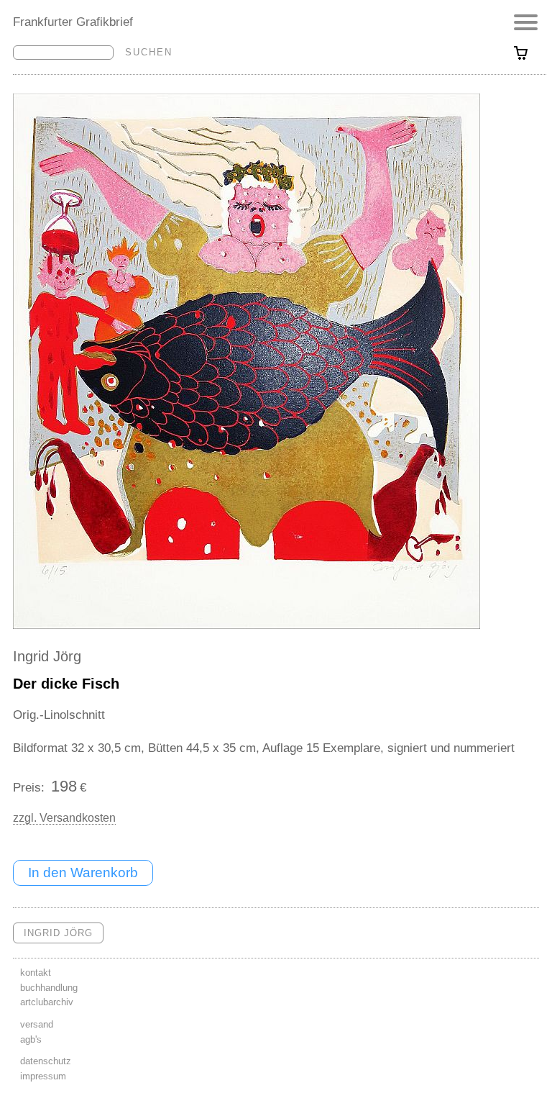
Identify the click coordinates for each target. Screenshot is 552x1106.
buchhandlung (49, 987)
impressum (43, 1076)
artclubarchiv (46, 1002)
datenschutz (45, 1061)
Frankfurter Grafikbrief (73, 21)
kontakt (35, 972)
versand (36, 1024)
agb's (31, 1039)
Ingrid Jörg (47, 656)
